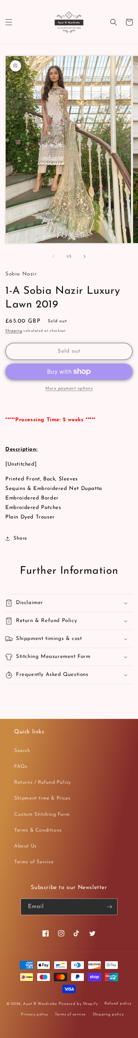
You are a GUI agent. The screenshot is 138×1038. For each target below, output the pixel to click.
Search (22, 750)
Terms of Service (34, 862)
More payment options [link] (69, 388)
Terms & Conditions (38, 830)
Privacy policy (34, 1015)
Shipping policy (108, 1015)
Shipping (13, 331)
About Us (25, 846)
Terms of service (70, 1015)
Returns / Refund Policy (42, 782)
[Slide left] (53, 256)
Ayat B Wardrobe (40, 1004)
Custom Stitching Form (42, 814)
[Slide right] (84, 256)
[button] (9, 22)
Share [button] (20, 538)
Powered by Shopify (78, 1004)
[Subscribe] (109, 907)
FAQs (20, 766)
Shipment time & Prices (42, 798)
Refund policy (118, 1004)
